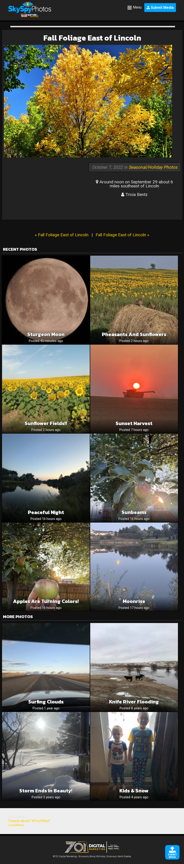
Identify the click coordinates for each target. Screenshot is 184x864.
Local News (16, 825)
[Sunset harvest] (134, 388)
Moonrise (134, 601)
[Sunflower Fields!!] (46, 388)
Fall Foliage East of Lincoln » (122, 234)
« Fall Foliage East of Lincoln (61, 234)
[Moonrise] (134, 566)
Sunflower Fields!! (46, 423)
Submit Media (162, 7)
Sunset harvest (134, 423)
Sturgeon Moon (46, 334)
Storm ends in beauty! (45, 791)
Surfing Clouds (46, 702)
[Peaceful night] (46, 477)
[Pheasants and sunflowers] (134, 299)
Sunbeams (134, 512)
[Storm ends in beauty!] (46, 756)
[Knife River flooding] (134, 667)
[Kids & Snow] (134, 756)
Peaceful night (46, 512)
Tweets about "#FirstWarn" (29, 821)
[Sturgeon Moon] (46, 299)
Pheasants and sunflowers (134, 334)
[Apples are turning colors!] (46, 566)
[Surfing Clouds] (46, 667)
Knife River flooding (134, 702)
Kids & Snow (134, 791)
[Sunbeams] (134, 477)
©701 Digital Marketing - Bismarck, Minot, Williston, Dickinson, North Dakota (92, 856)
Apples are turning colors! (46, 601)
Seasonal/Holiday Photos (153, 167)
